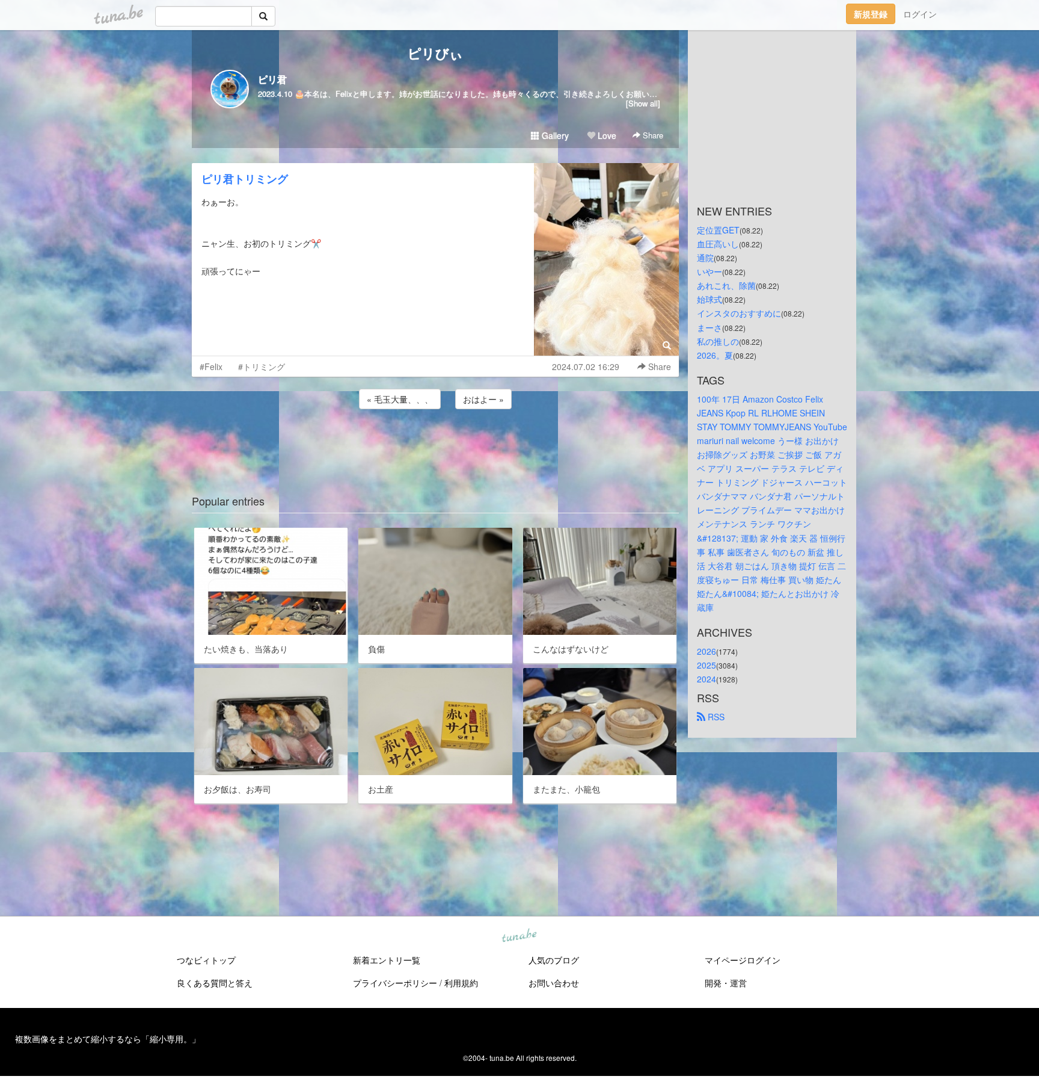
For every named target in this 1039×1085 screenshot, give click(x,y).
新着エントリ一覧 (386, 960)
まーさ (709, 327)
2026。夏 (715, 355)
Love (605, 135)
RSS (715, 717)
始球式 (709, 299)
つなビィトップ (206, 960)
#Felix (211, 366)
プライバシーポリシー (395, 983)
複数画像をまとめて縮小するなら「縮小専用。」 (107, 1039)
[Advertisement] (435, 444)
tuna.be (519, 936)
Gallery (554, 135)
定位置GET (718, 230)
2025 (706, 665)
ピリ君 (272, 79)
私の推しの (718, 341)
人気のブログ (554, 960)
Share (651, 135)
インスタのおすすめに (739, 313)
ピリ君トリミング (244, 179)
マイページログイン (742, 960)
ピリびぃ (435, 53)
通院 (705, 258)
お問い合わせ (554, 983)
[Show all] (643, 103)
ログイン (920, 14)
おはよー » (483, 399)
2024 (706, 679)
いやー (709, 271)
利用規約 (461, 983)
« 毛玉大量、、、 (400, 399)
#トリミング (261, 366)
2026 (706, 651)
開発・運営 (726, 983)
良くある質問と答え (215, 983)
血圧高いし (718, 244)
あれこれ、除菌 (726, 285)
